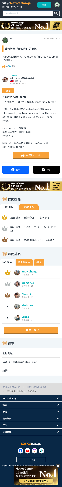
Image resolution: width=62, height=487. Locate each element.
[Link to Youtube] (27, 450)
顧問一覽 (31, 330)
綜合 (39, 262)
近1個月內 (29, 207)
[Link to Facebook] (20, 450)
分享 (18, 169)
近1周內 (9, 207)
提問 (44, 4)
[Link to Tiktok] (41, 450)
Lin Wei (13, 75)
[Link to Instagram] (34, 450)
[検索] (56, 13)
